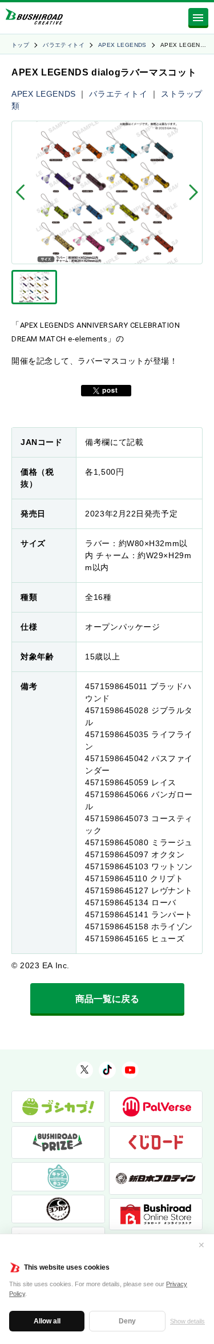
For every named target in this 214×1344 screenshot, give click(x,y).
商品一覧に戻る (107, 999)
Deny (127, 1321)
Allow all (47, 1321)
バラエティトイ (63, 45)
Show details (187, 1321)
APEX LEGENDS (122, 45)
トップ (20, 45)
